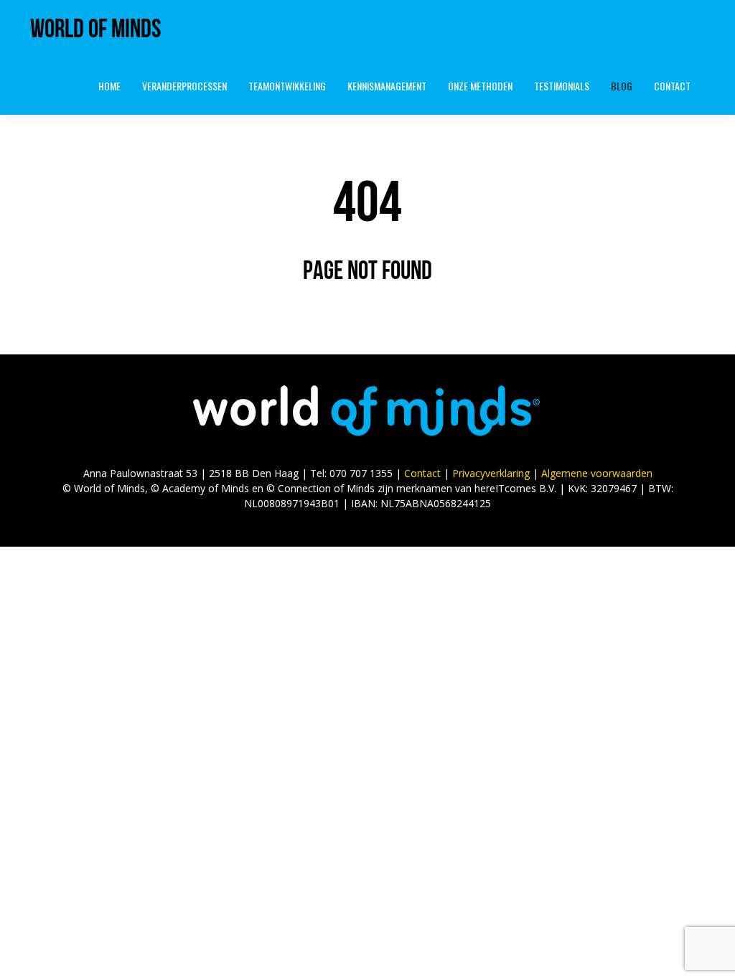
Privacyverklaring (491, 473)
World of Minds (95, 28)
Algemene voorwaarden (596, 473)
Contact (422, 473)
